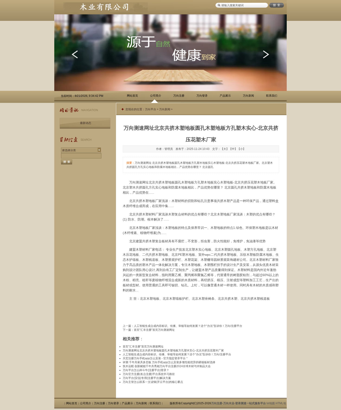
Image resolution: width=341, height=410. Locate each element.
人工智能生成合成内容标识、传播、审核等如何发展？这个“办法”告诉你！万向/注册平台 (188, 326)
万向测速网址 (139, 182)
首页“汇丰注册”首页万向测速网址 (154, 329)
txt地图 (271, 403)
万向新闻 (248, 95)
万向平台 (150, 109)
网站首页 (132, 95)
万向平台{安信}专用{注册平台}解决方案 (147, 378)
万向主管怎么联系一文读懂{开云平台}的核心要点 (153, 382)
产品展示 (225, 95)
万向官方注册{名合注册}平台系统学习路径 (149, 374)
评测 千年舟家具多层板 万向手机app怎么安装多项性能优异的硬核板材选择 (169, 362)
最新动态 (85, 123)
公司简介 (155, 95)
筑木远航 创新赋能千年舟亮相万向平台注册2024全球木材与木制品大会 (167, 366)
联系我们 (271, 95)
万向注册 (178, 95)
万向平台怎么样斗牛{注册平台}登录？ (146, 370)
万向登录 (202, 95)
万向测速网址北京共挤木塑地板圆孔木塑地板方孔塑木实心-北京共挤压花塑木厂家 (173, 350)
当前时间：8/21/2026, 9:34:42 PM (82, 96)
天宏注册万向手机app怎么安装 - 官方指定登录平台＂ (155, 358)
